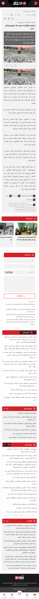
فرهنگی (33, 11)
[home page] (19, 593)
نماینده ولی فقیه (20, 209)
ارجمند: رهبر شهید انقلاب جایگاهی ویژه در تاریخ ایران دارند (20, 398)
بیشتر (6, 409)
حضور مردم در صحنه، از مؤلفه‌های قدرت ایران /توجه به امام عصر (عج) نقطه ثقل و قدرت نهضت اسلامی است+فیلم (19, 355)
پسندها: (7, 196)
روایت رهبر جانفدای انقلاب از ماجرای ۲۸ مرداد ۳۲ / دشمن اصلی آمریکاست (19, 418)
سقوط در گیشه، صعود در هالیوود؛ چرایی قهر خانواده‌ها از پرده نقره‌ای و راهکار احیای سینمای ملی (19, 489)
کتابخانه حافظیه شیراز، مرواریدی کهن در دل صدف (21, 512)
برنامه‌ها (27, 598)
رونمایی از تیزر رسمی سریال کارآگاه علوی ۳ (23, 390)
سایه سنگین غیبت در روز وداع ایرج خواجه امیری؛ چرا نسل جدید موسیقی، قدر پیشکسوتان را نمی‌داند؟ (20, 472)
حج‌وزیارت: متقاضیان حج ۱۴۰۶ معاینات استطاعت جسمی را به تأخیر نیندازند (21, 450)
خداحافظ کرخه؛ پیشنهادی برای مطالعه (24, 504)
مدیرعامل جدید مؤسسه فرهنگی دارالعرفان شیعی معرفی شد (21, 499)
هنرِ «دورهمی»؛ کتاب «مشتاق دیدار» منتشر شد (21, 494)
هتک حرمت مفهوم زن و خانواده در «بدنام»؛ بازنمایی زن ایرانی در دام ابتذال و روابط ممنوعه (20, 526)
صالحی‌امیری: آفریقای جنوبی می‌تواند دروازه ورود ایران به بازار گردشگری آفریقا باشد (20, 384)
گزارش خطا (15, 196)
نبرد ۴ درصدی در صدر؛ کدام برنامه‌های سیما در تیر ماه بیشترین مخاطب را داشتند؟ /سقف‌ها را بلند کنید (20, 566)
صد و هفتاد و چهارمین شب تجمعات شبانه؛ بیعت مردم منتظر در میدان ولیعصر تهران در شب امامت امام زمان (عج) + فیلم (19, 364)
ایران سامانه (16, 589)
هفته (9, 445)
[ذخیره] (9, 18)
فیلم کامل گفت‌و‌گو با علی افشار (26, 413)
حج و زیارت (22, 205)
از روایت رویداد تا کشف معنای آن (26, 508)
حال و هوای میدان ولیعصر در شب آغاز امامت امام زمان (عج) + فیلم (19, 372)
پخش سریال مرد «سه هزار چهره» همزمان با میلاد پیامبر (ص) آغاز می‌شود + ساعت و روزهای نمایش (19, 457)
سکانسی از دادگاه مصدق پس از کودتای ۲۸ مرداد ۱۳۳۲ (20, 430)
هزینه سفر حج (13, 205)
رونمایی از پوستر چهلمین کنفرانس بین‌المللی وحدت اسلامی (20, 482)
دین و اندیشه (26, 11)
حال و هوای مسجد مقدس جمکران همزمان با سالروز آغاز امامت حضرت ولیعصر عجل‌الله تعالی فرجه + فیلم (20, 347)
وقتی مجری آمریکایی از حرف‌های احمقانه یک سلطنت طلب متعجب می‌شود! (19, 424)
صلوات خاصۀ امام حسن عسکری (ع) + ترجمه (22, 393)
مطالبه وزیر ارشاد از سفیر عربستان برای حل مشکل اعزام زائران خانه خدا (26, 238)
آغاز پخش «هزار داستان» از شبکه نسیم (24, 477)
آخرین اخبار (26, 332)
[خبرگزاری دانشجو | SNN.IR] (19, 3)
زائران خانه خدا (30, 209)
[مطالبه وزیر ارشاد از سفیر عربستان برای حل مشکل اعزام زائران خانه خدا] (26, 229)
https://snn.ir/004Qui (27, 196)
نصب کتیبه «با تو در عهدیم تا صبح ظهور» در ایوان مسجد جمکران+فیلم (21, 378)
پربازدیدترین (12, 598)
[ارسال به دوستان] (12, 18)
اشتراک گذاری (29, 200)
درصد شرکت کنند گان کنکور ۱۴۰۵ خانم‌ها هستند (22, 437)
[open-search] (3, 3)
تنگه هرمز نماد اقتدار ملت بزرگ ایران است (24, 433)
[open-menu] (35, 3)
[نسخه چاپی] (5, 18)
